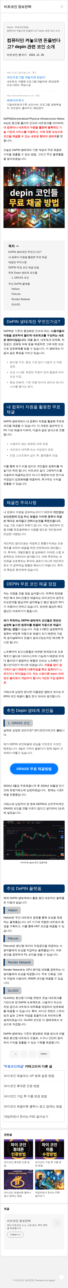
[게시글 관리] (33, 1054)
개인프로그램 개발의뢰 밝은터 (26, 77)
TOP (61, 1277)
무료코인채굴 (13, 1066)
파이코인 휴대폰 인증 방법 (21, 1086)
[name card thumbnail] (57, 1223)
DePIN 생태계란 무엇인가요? (24, 252)
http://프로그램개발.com (19, 72)
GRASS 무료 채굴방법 (34, 769)
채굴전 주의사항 (17, 262)
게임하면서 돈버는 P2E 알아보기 (26, 1116)
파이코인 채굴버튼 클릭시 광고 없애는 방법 (33, 1106)
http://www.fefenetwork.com (20, 95)
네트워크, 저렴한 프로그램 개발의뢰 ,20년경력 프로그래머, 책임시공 (33, 83)
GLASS (16, 304)
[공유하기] (24, 1054)
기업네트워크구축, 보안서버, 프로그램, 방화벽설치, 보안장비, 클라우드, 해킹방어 (34, 106)
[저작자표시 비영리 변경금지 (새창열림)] (54, 1053)
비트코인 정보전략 (17, 6)
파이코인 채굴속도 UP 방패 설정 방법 (29, 1075)
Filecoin (16, 294)
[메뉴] (61, 6)
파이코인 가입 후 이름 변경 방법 (25, 1096)
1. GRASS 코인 (20, 277)
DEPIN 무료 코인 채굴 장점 (23, 267)
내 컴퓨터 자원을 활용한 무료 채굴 (27, 257)
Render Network (21, 299)
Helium (16, 289)
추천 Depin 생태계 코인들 (22, 272)
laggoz (52, 1280)
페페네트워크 (15, 100)
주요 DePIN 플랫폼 (19, 283)
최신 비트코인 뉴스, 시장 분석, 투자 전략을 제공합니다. (27, 1226)
